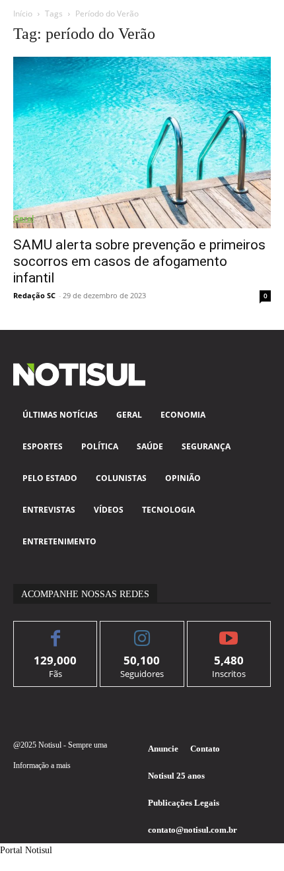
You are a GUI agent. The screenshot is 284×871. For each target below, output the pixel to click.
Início (22, 13)
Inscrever (228, 631)
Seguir (142, 631)
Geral (23, 218)
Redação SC (34, 295)
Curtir (56, 631)
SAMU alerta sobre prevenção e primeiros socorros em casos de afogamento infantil (139, 261)
